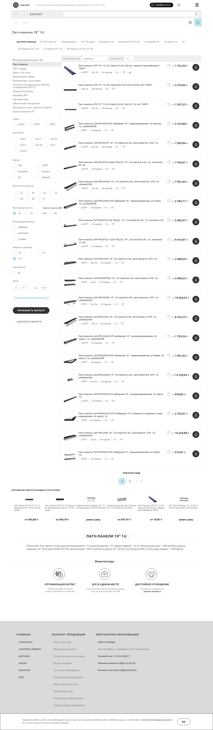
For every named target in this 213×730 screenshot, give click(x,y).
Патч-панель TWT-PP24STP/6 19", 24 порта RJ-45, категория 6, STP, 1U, (118, 278)
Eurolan (46, 171)
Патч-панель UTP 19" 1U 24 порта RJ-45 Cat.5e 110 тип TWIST (113, 104)
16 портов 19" (152, 42)
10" (19, 253)
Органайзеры (21, 99)
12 (21, 193)
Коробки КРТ (20, 95)
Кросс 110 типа (21, 72)
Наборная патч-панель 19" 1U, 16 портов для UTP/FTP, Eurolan (91, 506)
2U (31, 213)
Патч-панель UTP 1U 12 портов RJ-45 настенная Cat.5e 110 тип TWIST (60, 507)
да (19, 272)
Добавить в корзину (195, 67)
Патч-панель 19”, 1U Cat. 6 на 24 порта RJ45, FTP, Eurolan (128, 549)
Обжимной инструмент (26, 103)
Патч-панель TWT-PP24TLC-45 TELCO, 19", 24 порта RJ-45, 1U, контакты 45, (121, 220)
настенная (23, 233)
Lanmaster (23, 171)
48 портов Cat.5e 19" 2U (80, 49)
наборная (22, 227)
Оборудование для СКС (27, 59)
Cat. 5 (38, 139)
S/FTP (52, 124)
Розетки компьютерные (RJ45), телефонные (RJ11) (31, 86)
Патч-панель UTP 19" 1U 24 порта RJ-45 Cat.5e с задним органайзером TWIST (151, 507)
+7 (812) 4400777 (122, 656)
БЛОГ (21, 677)
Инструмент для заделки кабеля (32, 107)
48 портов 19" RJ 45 (129, 42)
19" (19, 258)
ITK (19, 177)
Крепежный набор (23, 76)
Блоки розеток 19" (24, 111)
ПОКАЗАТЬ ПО (116, 59)
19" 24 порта (88, 42)
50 (33, 198)
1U (183, 42)
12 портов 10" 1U (53, 49)
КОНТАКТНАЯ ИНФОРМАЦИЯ (117, 634)
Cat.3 (22, 139)
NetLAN (46, 177)
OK (184, 721)
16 (33, 193)
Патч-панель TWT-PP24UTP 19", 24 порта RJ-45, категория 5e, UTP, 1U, (118, 143)
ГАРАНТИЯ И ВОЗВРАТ (30, 649)
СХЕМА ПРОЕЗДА (106, 642)
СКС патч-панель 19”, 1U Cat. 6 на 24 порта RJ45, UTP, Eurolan (183, 506)
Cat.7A (23, 151)
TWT (20, 165)
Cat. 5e (54, 139)
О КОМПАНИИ (26, 642)
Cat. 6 (23, 145)
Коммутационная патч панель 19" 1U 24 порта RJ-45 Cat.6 (121, 506)
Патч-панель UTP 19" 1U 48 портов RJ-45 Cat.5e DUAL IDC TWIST (115, 85)
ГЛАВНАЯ (23, 634)
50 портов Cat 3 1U (28, 49)
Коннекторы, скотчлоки (27, 80)
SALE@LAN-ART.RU (125, 663)
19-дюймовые (69, 42)
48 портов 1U (106, 42)
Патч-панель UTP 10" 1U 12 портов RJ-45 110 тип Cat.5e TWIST (27, 507)
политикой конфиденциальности (156, 720)
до (35, 288)
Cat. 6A (38, 145)
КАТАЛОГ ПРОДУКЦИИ (68, 634)
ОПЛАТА (23, 663)
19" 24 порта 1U (48, 42)
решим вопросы (152, 591)
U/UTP (21, 124)
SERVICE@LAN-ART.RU (125, 670)
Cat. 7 (53, 145)
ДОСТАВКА (24, 656)
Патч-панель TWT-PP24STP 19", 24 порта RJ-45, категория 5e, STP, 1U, (118, 258)
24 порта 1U (170, 42)
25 (56, 193)
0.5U (44, 213)
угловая (22, 239)
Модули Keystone (23, 91)
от (16, 288)
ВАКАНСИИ (24, 670)
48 (21, 198)
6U (55, 213)
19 (43, 253)
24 (44, 193)
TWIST (45, 165)
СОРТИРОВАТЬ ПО (71, 59)
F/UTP (37, 124)
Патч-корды (20, 68)
